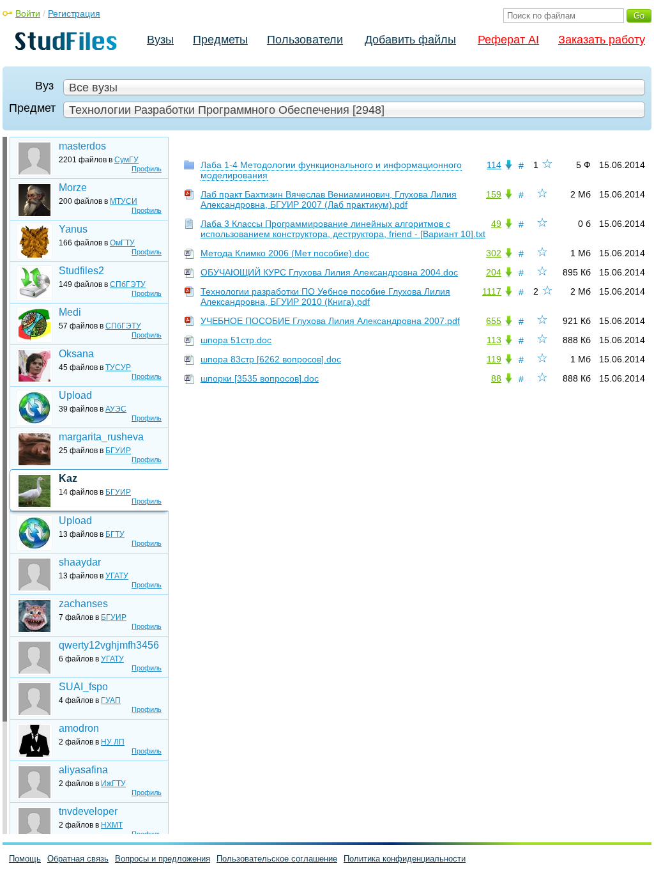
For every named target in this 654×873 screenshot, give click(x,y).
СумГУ (126, 159)
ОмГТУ (122, 242)
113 (494, 340)
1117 (491, 291)
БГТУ (115, 534)
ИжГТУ (113, 783)
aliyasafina (83, 769)
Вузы (160, 39)
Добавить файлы (410, 39)
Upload (75, 395)
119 (494, 359)
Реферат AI (508, 39)
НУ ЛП (113, 742)
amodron (79, 728)
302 (493, 253)
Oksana (76, 353)
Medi (70, 312)
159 (493, 194)
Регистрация (74, 13)
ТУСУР (118, 367)
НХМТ (112, 825)
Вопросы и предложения (162, 858)
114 (494, 165)
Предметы (220, 39)
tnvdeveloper (88, 811)
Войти (27, 13)
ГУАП (111, 700)
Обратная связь (78, 858)
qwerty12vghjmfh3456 (109, 645)
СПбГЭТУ (128, 284)
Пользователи (305, 39)
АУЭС (115, 409)
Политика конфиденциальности (405, 858)
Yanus (73, 229)
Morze (73, 187)
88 (496, 378)
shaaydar (80, 562)
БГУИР (118, 450)
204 (493, 272)
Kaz (68, 478)
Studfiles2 (81, 270)
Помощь (25, 858)
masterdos (82, 146)
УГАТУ (116, 575)
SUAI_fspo (83, 686)
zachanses (83, 603)
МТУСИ (123, 201)
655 (493, 321)
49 (496, 224)
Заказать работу (601, 39)
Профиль (147, 169)
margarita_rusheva (101, 436)
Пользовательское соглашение (277, 858)
